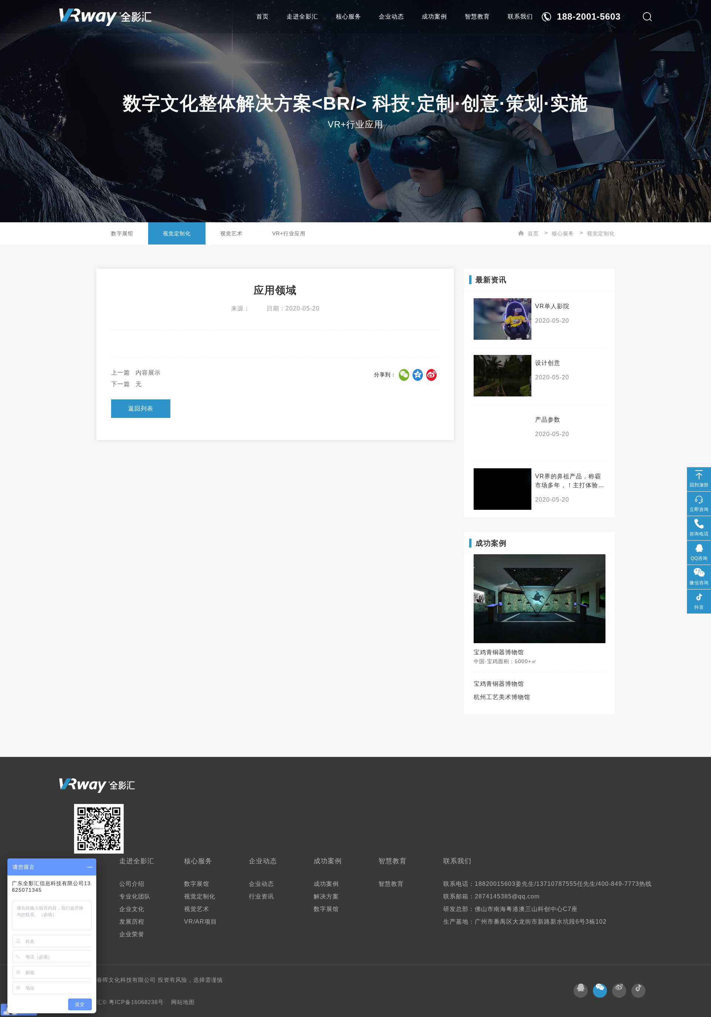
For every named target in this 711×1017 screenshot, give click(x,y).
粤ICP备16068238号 (137, 1002)
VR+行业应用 (289, 233)
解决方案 (326, 896)
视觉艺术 (231, 233)
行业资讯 (261, 896)
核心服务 (348, 16)
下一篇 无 (126, 384)
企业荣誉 (131, 934)
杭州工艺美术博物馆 (502, 697)
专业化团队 (135, 896)
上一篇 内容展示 (136, 372)
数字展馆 (122, 233)
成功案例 (434, 16)
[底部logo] (97, 785)
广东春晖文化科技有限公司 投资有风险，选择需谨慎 (154, 980)
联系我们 (520, 16)
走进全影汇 (302, 16)
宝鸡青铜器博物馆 (499, 684)
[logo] (105, 16)
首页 (262, 16)
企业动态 (391, 16)
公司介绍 (131, 884)
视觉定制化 (177, 233)
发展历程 (131, 921)
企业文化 (131, 909)
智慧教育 (477, 16)
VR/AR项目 (200, 921)
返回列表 (140, 408)
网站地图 (183, 1002)
